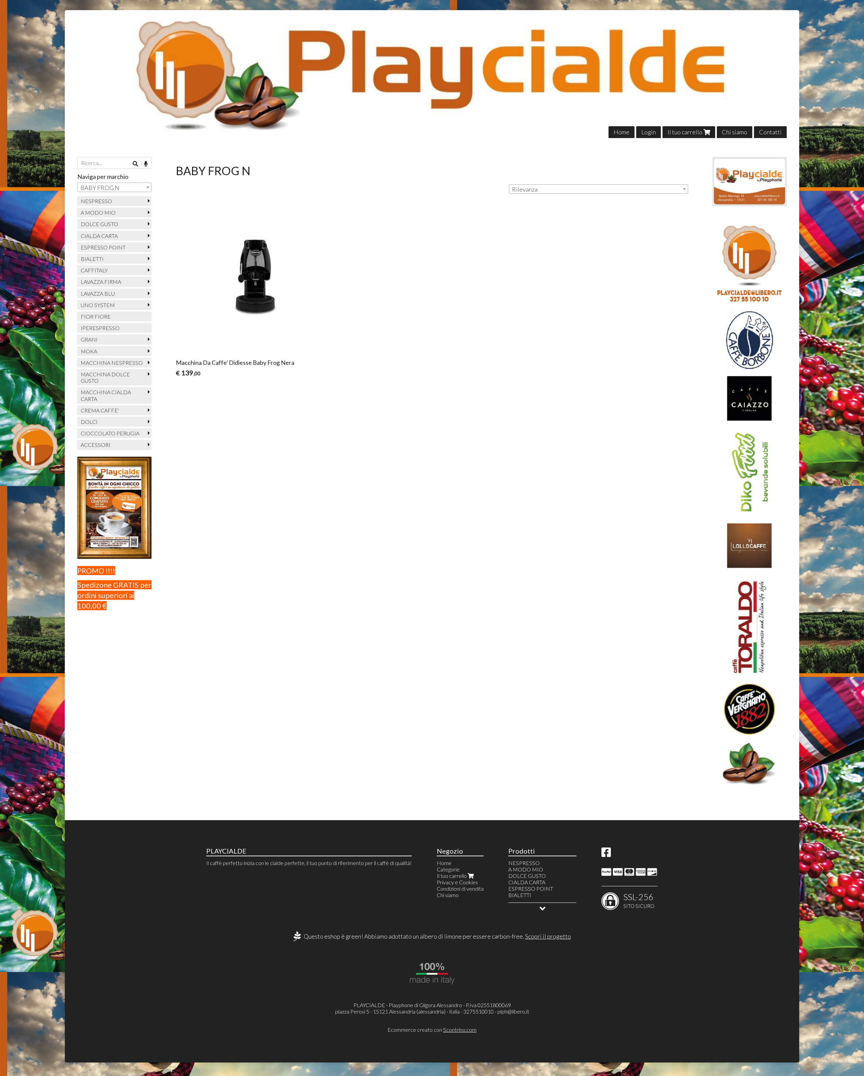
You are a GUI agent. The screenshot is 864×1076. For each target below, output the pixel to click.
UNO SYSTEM (98, 305)
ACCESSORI (95, 444)
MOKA (89, 351)
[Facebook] (606, 854)
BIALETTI (92, 258)
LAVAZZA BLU (98, 293)
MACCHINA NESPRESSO (112, 362)
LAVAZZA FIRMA (101, 281)
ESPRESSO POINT (103, 247)
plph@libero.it (513, 1011)
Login (648, 132)
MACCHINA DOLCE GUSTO (105, 377)
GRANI (89, 339)
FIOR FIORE (96, 316)
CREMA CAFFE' (100, 410)
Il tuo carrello (685, 132)
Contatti (770, 132)
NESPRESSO (96, 201)
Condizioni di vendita (460, 888)
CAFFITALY (94, 270)
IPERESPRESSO (100, 328)
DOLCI (89, 422)
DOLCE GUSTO (99, 224)
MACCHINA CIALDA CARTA (106, 395)
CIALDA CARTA (99, 236)
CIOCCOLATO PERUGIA (110, 433)
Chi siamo (734, 132)
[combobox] (598, 189)
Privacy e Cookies (457, 882)
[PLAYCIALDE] (432, 74)
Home (621, 132)
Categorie (448, 869)
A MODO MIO (98, 212)
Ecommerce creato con (432, 1029)
